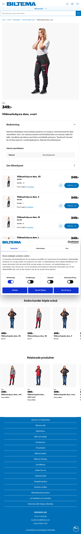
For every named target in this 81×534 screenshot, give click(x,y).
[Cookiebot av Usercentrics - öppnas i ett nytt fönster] (69, 242)
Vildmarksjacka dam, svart (64, 394)
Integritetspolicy (40, 481)
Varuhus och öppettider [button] (40, 420)
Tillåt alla (66, 290)
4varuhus (29, 227)
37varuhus (30, 187)
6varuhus (29, 207)
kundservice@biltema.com (40, 520)
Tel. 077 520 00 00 (40, 516)
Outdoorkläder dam (28, 20)
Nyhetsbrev (40, 431)
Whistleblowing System (40, 492)
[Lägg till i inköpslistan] (60, 185)
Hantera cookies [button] (40, 487)
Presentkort (40, 448)
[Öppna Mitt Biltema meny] (67, 3)
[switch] (31, 281)
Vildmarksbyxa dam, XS (37, 336)
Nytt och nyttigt (40, 436)
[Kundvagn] (77, 3)
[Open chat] (76, 529)
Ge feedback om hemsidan (40, 498)
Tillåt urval (40, 290)
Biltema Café (40, 425)
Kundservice (40, 442)
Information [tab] (40, 248)
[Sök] (78, 13)
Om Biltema (40, 464)
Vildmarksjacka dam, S (63, 336)
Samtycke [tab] (14, 248)
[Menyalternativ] (3, 4)
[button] (40, 8)
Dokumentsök (40, 476)
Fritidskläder (16, 20)
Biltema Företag (40, 459)
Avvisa (15, 290)
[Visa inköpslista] (72, 3)
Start (3, 20)
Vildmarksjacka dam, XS (10, 336)
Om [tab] (67, 248)
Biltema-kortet (40, 453)
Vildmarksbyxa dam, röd (11, 394)
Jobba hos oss (40, 470)
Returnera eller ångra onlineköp (40, 504)
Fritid (8, 20)
